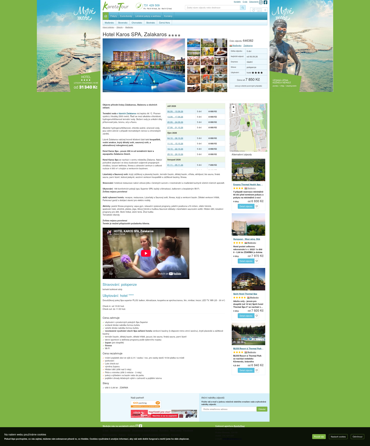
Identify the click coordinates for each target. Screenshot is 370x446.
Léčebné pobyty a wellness (148, 15)
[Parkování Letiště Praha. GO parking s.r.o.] (146, 404)
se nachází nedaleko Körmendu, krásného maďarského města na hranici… (247, 358)
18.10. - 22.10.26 (175, 148)
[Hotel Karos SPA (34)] (220, 69)
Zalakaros (248, 45)
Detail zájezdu (246, 206)
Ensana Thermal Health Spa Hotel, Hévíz (248, 184)
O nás (245, 1)
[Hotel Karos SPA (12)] (193, 51)
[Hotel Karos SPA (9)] (193, 60)
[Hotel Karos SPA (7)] (220, 60)
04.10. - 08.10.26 (175, 138)
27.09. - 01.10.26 (175, 127)
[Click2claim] (164, 414)
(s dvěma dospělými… (247, 249)
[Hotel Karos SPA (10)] (220, 51)
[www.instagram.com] (261, 2)
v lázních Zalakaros (126, 113)
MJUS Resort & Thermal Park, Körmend (248, 348)
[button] (248, 123)
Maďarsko (237, 45)
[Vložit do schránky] (256, 206)
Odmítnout (357, 436)
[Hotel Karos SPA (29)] (207, 87)
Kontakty (168, 15)
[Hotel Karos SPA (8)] (207, 60)
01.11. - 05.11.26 (175, 164)
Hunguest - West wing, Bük (246, 239)
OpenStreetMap (235, 151)
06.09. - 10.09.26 (175, 111)
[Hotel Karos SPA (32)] (207, 78)
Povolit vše (319, 436)
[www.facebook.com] (265, 2)
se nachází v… (248, 304)
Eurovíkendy (126, 15)
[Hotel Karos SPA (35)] (207, 69)
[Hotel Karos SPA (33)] (193, 78)
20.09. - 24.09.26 (175, 122)
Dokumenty (253, 1)
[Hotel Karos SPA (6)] (193, 69)
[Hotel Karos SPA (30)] (193, 87)
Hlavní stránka (106, 16)
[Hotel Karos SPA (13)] (220, 42)
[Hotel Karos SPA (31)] (220, 78)
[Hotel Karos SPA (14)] (144, 66)
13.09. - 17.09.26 (175, 116)
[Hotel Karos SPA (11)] (207, 51)
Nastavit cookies (338, 436)
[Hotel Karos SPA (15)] (207, 42)
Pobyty (113, 15)
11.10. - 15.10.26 (175, 143)
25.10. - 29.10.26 (175, 154)
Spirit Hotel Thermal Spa (245, 293)
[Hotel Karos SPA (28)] (220, 87)
